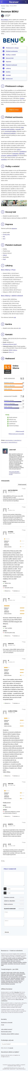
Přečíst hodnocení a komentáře (16, 433)
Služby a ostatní (11, 54)
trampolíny (17, 979)
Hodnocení (9, 78)
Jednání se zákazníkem (9, 901)
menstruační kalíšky (10, 131)
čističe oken (9, 972)
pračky (10, 958)
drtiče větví (16, 972)
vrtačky (3, 981)
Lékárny (8, 68)
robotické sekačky (15, 978)
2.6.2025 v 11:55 (11, 510)
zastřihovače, (4, 982)
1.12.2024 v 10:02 (11, 712)
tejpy (22, 127)
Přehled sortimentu (12, 51)
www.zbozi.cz (17, 440)
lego (7, 976)
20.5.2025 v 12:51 (11, 600)
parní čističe (4, 978)
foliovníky (3, 975)
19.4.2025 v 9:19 (11, 662)
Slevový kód (9, 58)
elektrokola (13, 974)
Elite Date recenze (13, 982)
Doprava (8, 61)
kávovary (3, 976)
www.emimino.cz (13, 442)
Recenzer (3, 5)
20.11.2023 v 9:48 (11, 785)
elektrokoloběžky (20, 974)
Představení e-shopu (12, 48)
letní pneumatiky (13, 976)
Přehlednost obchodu (9, 897)
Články (7, 5)
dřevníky (22, 972)
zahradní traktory (17, 981)
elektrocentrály (5, 974)
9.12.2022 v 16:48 (11, 845)
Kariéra (8, 72)
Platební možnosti (11, 65)
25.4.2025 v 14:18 (11, 645)
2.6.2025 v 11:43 (11, 533)
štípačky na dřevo (9, 979)
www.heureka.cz (9, 440)
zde (20, 1065)
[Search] (25, 2)
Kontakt (8, 75)
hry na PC (11, 975)
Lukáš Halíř (7, 15)
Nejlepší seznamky (10, 984)
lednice (24, 958)
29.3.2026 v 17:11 (11, 491)
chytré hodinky (18, 975)
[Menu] (1, 2)
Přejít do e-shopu (14, 109)
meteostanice (22, 976)
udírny (22, 979)
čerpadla (3, 972)
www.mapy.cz (4, 442)
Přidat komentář (20, 431)
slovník (11, 1048)
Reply (24, 488)
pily (9, 978)
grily (8, 975)
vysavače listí (9, 981)
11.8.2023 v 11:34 (11, 825)
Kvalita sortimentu (8, 904)
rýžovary (5, 958)
